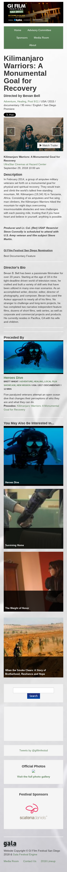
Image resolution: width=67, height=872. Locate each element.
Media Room (41, 37)
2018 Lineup (48, 861)
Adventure (10, 101)
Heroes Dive (13, 378)
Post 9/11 (33, 101)
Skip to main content (12, 2)
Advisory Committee (39, 30)
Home (17, 30)
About (32, 45)
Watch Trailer (50, 145)
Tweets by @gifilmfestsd (33, 750)
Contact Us (29, 861)
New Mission (24, 385)
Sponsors (22, 37)
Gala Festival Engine (25, 854)
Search (34, 695)
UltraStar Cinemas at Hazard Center (25, 164)
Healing (21, 101)
